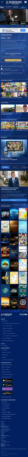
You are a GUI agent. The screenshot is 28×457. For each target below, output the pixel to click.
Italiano (2, 434)
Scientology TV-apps (6, 377)
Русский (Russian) (5, 441)
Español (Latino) (4, 427)
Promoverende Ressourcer (7, 359)
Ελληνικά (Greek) (5, 426)
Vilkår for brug (3, 450)
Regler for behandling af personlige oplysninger (9, 453)
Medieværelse (5, 354)
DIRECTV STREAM (6, 367)
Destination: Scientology (8, 328)
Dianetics (4, 410)
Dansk (2, 423)
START (23, 30)
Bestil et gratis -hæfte (9, 69)
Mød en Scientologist (7, 330)
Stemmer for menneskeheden (9, 333)
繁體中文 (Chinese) (5, 445)
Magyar (2, 432)
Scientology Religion (6, 416)
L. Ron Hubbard (5, 406)
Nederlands (3, 437)
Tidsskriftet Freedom (6, 418)
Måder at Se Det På (6, 352)
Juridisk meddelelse (4, 455)
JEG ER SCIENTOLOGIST (6, 34)
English (2, 421)
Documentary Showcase (7, 340)
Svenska (3, 443)
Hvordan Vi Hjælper (6, 412)
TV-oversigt (4, 345)
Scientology (4, 401)
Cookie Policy (3, 452)
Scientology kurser (6, 404)
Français (3, 446)
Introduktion (4, 349)
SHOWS (3, 319)
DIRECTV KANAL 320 (7, 364)
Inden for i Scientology (7, 325)
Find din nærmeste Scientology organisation (13, 66)
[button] (1, 167)
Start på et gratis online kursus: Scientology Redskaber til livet (12, 73)
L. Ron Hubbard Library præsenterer (10, 335)
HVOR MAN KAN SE (6, 362)
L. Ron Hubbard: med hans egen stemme (11, 323)
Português (3, 440)
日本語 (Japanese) (5, 435)
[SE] (23, 227)
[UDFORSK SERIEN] (5, 214)
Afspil (14, 200)
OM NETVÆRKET (5, 348)
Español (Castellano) (5, 429)
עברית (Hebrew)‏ (4, 431)
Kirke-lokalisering (5, 408)
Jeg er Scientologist (7, 338)
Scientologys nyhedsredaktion (8, 414)
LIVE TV (3, 343)
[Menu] (2, 2)
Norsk (2, 438)
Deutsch (3, 424)
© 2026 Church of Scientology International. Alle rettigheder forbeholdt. (13, 449)
